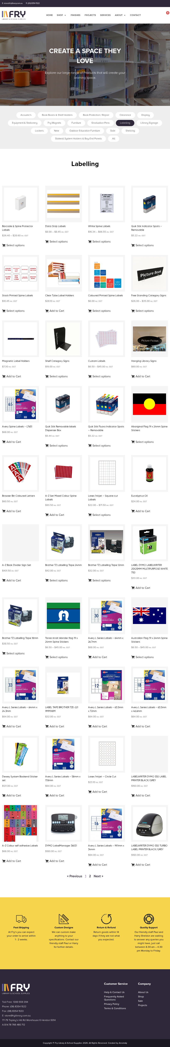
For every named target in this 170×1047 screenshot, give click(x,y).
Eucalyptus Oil (139, 495)
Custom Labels (96, 361)
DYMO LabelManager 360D (61, 845)
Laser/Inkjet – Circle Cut (102, 776)
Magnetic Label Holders (15, 361)
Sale (112, 130)
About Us (143, 992)
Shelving (130, 130)
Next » (98, 876)
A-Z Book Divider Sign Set (16, 565)
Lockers (39, 130)
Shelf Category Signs (57, 361)
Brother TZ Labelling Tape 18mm (20, 638)
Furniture (76, 122)
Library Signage (149, 122)
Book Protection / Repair (96, 115)
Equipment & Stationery (24, 122)
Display (145, 115)
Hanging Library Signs (143, 361)
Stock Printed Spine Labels (17, 295)
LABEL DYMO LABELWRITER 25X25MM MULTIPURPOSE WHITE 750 (149, 569)
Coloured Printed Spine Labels (105, 295)
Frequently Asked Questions (114, 998)
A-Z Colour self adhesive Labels (20, 845)
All (113, 138)
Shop (141, 996)
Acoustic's (26, 115)
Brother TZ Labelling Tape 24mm (63, 565)
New (56, 130)
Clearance (125, 115)
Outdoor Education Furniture (84, 130)
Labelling (125, 122)
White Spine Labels (99, 226)
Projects (142, 1005)
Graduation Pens (100, 122)
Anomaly (123, 1043)
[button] (13, 245)
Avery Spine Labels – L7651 (17, 426)
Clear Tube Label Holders (59, 295)
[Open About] (125, 15)
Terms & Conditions (115, 1008)
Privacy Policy (111, 1004)
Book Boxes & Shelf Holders (57, 115)
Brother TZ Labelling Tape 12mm (106, 565)
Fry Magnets (54, 122)
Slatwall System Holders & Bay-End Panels (78, 138)
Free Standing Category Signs (148, 295)
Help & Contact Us (114, 992)
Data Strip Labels (55, 226)
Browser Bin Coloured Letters (18, 495)
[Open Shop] (65, 15)
